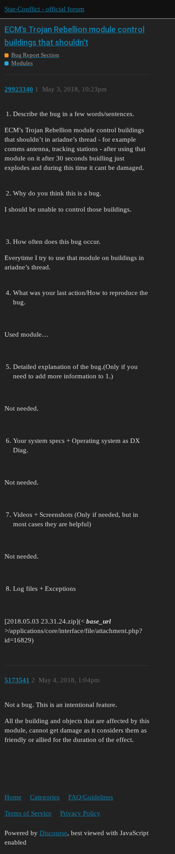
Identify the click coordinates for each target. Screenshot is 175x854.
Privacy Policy (80, 813)
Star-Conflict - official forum (44, 9)
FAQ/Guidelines (90, 797)
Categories (45, 797)
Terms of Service (28, 813)
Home (13, 797)
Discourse (53, 833)
